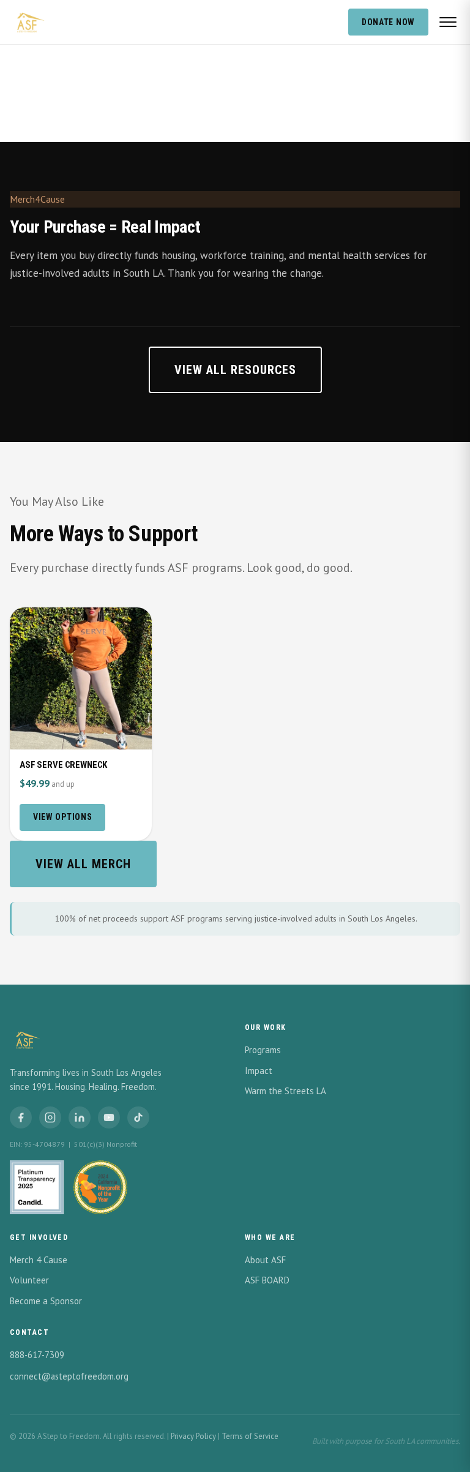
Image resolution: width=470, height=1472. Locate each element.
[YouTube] (109, 1117)
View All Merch (83, 864)
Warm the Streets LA (285, 1091)
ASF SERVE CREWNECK (63, 764)
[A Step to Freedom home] (28, 22)
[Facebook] (21, 1117)
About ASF (265, 1260)
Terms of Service (250, 1436)
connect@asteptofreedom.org (69, 1376)
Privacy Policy (193, 1436)
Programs (263, 1050)
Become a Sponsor (46, 1301)
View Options (62, 817)
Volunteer (29, 1280)
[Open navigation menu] (448, 22)
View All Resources (235, 369)
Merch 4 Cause (38, 1260)
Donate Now (388, 22)
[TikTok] (138, 1117)
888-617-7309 (37, 1355)
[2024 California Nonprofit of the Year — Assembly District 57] (100, 1187)
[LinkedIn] (80, 1117)
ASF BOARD (267, 1280)
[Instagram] (50, 1117)
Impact (258, 1070)
